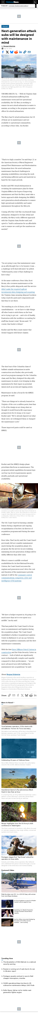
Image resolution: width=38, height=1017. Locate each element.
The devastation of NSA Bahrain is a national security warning (19, 963)
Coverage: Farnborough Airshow (18, 6)
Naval (5, 26)
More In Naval (7, 703)
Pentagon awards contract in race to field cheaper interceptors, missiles (18, 977)
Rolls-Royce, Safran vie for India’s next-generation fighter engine (17, 991)
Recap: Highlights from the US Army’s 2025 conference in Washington (17, 824)
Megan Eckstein (9, 46)
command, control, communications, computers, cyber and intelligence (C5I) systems (16, 578)
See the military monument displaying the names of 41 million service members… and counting (24, 920)
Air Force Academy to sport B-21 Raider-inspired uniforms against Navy (25, 901)
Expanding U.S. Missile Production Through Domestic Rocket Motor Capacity (23, 911)
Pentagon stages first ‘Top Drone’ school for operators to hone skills (17, 858)
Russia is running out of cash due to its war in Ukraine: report (19, 970)
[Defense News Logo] (12, 2)
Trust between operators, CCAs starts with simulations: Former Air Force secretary (16, 727)
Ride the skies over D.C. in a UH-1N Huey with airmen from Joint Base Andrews (18, 895)
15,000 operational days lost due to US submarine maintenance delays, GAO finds (18, 984)
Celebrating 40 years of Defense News (15, 760)
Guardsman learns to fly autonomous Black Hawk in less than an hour (17, 791)
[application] (18, 883)
